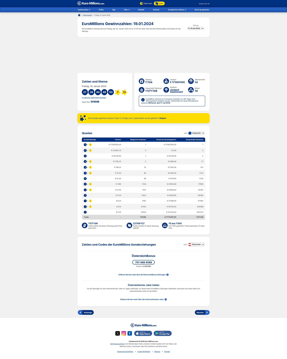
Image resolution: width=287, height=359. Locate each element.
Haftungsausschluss (117, 344)
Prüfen (101, 10)
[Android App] (162, 333)
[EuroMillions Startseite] (79, 15)
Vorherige (88, 312)
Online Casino (148, 3)
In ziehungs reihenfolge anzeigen (94, 98)
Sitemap (157, 352)
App (113, 10)
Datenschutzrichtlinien (125, 352)
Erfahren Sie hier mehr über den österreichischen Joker (142, 299)
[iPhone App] (143, 333)
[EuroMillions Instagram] (123, 334)
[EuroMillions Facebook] (130, 334)
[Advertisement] (143, 55)
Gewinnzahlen (83, 10)
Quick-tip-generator (202, 10)
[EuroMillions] (90, 5)
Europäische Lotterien (176, 10)
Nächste (200, 312)
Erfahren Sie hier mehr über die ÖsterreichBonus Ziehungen (142, 275)
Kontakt (167, 352)
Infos (126, 10)
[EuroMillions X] (117, 334)
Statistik (141, 10)
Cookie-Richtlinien (143, 352)
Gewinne (156, 10)
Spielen (161, 3)
